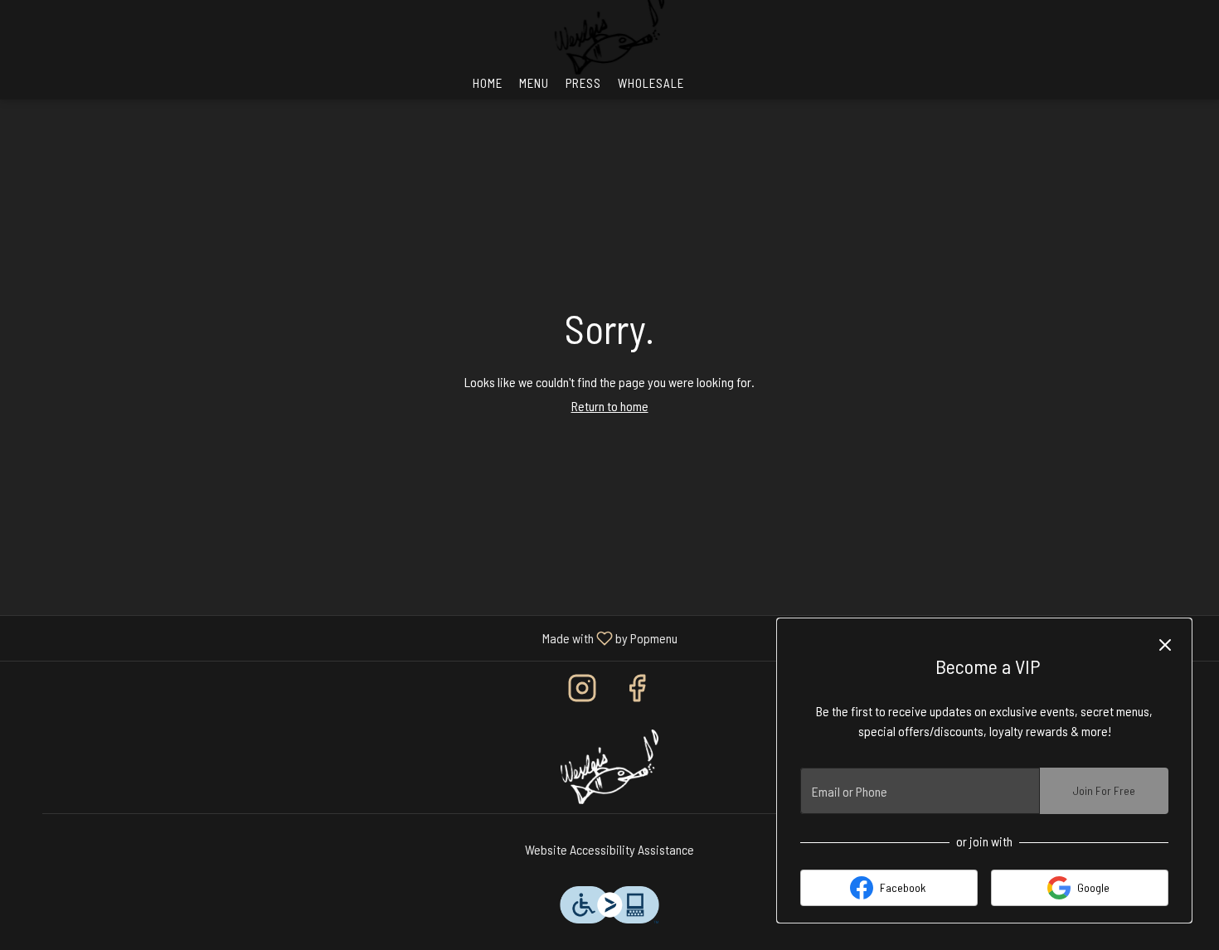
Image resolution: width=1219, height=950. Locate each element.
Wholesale (651, 82)
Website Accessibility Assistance (609, 849)
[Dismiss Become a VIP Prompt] (1165, 645)
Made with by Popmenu (344, 637)
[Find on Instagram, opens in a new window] (582, 691)
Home (488, 82)
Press (583, 82)
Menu (534, 82)
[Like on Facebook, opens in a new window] (637, 691)
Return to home (609, 406)
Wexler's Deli (609, 766)
